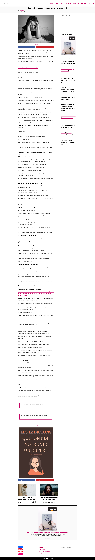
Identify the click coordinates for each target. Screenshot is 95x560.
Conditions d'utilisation (43, 553)
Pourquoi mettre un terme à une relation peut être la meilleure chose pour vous (47, 532)
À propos (41, 547)
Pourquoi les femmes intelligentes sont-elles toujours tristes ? (39, 425)
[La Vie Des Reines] (13, 3)
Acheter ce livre (47, 538)
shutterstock (36, 44)
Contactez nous (42, 549)
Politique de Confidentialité (44, 551)
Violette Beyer (21, 10)
